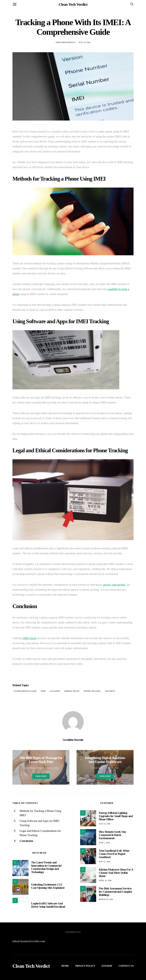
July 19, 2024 (112, 768)
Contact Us (126, 965)
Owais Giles (97, 768)
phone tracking (93, 691)
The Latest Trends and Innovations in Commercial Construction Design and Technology (46, 867)
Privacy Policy (85, 965)
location (55, 691)
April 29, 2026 (105, 880)
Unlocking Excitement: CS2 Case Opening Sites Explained (47, 886)
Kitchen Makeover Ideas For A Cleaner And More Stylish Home (116, 872)
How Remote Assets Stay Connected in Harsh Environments (112, 835)
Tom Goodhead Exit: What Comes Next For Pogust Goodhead (114, 854)
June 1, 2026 (104, 843)
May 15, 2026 (104, 862)
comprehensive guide (25, 691)
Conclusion (26, 840)
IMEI (44, 691)
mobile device (72, 691)
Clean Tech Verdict (73, 4)
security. (110, 691)
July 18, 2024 (84, 42)
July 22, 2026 (104, 824)
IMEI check (29, 638)
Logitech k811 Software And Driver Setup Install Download (48, 905)
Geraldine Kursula (65, 42)
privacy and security (114, 584)
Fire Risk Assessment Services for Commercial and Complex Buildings (115, 891)
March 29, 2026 (106, 899)
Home (65, 965)
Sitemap (106, 965)
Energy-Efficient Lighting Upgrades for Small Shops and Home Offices (116, 816)
